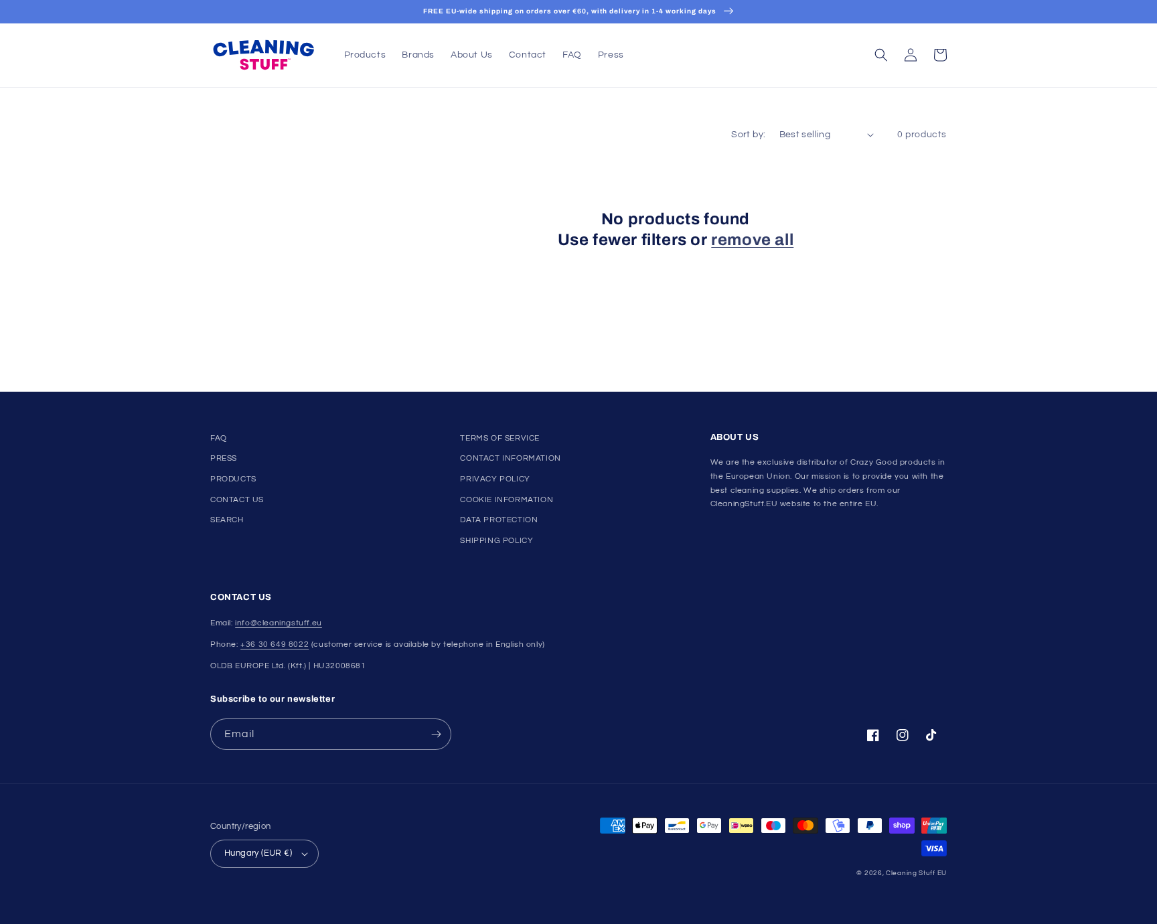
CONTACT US (237, 500)
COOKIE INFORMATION (506, 500)
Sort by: (748, 134)
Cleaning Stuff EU (916, 873)
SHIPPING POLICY (496, 540)
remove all (752, 239)
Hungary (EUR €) (258, 853)
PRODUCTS (233, 479)
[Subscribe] (436, 734)
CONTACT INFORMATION (510, 458)
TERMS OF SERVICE (500, 438)
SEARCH (227, 520)
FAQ (218, 438)
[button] (881, 55)
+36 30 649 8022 (274, 644)
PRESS (223, 458)
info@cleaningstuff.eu (278, 623)
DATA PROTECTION (499, 520)
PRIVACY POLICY (495, 479)
